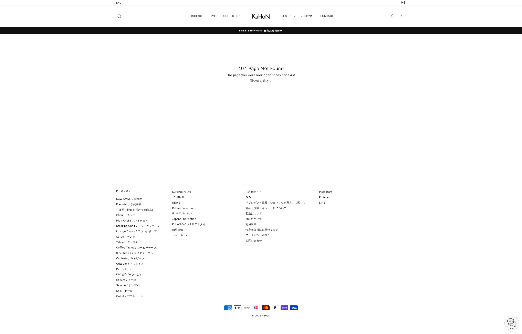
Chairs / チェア (126, 215)
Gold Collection (182, 213)
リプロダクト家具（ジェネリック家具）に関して (275, 202)
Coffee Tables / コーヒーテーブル (137, 247)
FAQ (119, 2)
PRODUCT (196, 16)
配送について (254, 213)
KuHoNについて (182, 191)
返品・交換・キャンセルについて (266, 208)
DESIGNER (288, 16)
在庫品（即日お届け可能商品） (135, 209)
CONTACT (327, 16)
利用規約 (251, 224)
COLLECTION (232, 16)
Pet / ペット (124, 269)
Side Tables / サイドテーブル (134, 253)
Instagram (325, 191)
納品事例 (177, 229)
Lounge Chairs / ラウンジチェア (136, 231)
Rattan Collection (183, 208)
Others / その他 (126, 280)
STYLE (213, 16)
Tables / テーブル (127, 242)
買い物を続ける (261, 81)
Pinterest (325, 197)
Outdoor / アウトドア (130, 263)
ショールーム (180, 235)
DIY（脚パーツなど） (129, 274)
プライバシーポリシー (259, 235)
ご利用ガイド (254, 191)
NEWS (176, 202)
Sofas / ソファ (125, 236)
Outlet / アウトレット (130, 296)
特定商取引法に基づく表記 (262, 229)
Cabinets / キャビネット (131, 258)
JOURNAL (307, 16)
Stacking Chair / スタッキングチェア (139, 225)
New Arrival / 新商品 (129, 198)
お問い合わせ (254, 240)
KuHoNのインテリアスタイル (190, 224)
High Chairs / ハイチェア (132, 220)
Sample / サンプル (127, 285)
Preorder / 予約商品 (129, 204)
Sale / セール (124, 290)
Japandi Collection (184, 218)
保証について (254, 218)
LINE (322, 202)
